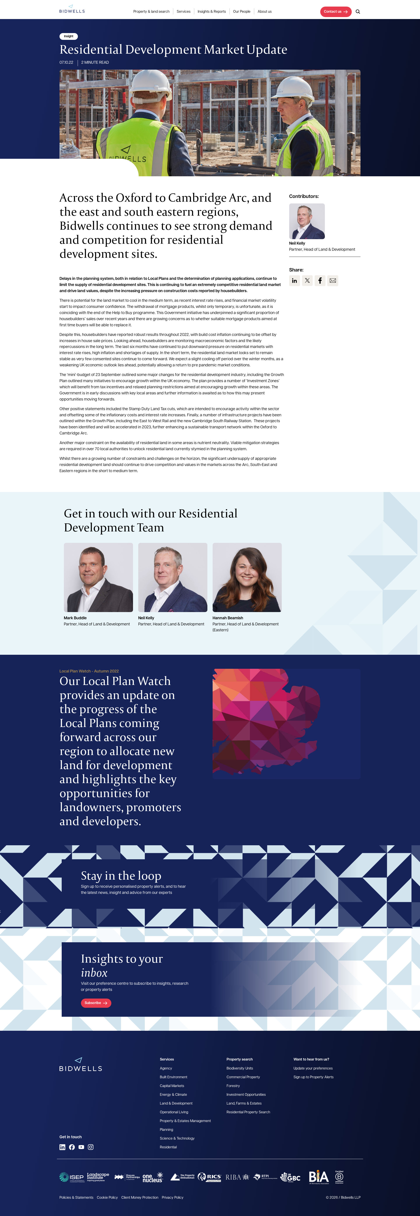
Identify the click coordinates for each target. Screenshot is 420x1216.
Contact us (332, 12)
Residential (168, 1147)
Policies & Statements (76, 1198)
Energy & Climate (173, 1095)
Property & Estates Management (185, 1121)
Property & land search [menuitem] (151, 12)
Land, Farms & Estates (244, 1103)
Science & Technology (177, 1138)
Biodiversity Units (240, 1068)
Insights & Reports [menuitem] (212, 12)
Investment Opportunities (246, 1095)
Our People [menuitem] (241, 12)
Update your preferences (313, 1068)
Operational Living (174, 1112)
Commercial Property (243, 1077)
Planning (166, 1130)
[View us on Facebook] (320, 280)
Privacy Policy (173, 1198)
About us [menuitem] (265, 12)
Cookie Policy (107, 1198)
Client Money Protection (139, 1198)
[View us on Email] (332, 280)
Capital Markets (172, 1086)
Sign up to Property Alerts (314, 1077)
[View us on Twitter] (307, 280)
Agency (166, 1068)
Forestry (233, 1086)
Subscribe (93, 1003)
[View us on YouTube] (81, 1147)
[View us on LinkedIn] (294, 280)
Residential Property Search (248, 1112)
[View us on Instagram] (91, 1147)
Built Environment (173, 1077)
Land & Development (176, 1103)
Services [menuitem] (184, 12)
